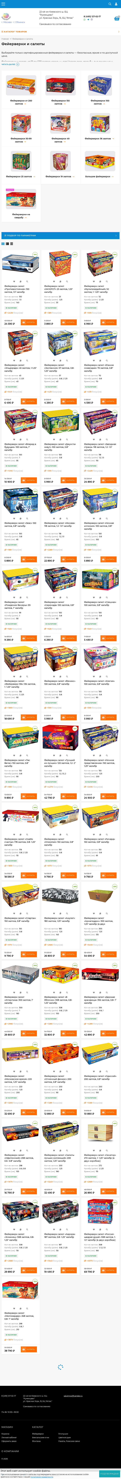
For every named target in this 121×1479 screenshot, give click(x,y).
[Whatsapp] (85, 19)
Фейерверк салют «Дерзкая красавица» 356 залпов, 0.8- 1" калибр (100, 1000)
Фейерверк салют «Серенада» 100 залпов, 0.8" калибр (59, 605)
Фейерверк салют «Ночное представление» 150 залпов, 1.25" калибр (99, 763)
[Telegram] (88, 19)
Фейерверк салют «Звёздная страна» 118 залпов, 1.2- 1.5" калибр (100, 447)
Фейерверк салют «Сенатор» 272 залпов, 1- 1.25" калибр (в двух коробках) (100, 1158)
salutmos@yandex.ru (73, 1396)
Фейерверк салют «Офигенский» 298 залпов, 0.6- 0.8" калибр (19, 1158)
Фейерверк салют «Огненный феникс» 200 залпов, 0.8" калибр (57, 1079)
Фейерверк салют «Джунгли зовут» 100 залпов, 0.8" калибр (60, 447)
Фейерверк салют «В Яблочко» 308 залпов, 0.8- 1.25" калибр (58, 1000)
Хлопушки (63, 1434)
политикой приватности (42, 1477)
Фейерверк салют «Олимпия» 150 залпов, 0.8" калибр (59, 842)
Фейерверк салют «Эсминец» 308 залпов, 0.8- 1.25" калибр (19, 1237)
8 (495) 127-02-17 (92, 16)
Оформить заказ (8, 1441)
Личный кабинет (9, 1437)
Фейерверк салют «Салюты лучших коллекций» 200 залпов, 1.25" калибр (59, 1158)
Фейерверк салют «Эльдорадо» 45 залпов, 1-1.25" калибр (20, 368)
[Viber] (92, 19)
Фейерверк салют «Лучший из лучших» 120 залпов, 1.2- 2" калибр (60, 763)
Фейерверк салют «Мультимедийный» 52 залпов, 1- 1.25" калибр (96, 289)
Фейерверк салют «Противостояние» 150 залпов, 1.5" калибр (16, 289)
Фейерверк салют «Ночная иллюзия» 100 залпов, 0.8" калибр (99, 526)
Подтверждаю (109, 1474)
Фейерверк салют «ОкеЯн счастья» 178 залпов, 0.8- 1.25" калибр (20, 842)
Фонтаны (36, 1441)
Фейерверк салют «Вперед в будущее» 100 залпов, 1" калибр (20, 447)
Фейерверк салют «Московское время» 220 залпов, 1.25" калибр (18, 1079)
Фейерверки (38, 1434)
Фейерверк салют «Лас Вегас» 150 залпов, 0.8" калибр (17, 763)
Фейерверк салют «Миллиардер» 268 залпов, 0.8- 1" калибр (19, 1316)
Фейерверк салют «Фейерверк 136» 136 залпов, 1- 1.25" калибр (20, 684)
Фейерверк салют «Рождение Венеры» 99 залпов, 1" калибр (17, 605)
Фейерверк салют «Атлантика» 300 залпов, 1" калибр (18, 1000)
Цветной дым (64, 1437)
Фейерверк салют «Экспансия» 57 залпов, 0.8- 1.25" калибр (59, 368)
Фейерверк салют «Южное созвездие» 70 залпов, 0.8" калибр (99, 368)
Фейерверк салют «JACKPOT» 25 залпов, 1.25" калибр (58, 289)
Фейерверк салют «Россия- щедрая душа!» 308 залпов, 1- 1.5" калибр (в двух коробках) (100, 1237)
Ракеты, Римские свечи (69, 1441)
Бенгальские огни (40, 1437)
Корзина (5, 1434)
